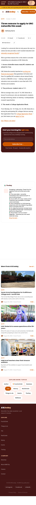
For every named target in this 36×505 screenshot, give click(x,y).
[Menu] (3, 12)
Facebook (21, 38)
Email (11, 38)
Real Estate (25, 389)
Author (6, 384)
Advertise (3, 460)
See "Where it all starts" (8, 121)
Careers (3, 469)
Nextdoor (7, 43)
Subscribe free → (18, 144)
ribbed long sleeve (26, 205)
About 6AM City (5, 464)
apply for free (20, 116)
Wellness (18, 398)
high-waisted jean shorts (20, 210)
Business (29, 384)
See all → (32, 266)
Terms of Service (22, 492)
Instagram (9, 487)
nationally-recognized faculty (10, 53)
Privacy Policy (12, 492)
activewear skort (14, 196)
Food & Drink (4, 421)
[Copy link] (14, 43)
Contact (3, 474)
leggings (12, 214)
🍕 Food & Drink (17, 384)
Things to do (9, 393)
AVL (10, 11)
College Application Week (24, 114)
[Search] (18, 12)
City (3, 19)
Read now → (31, 3)
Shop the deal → (13, 218)
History (15, 389)
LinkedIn (27, 487)
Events (19, 393)
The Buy (28, 393)
